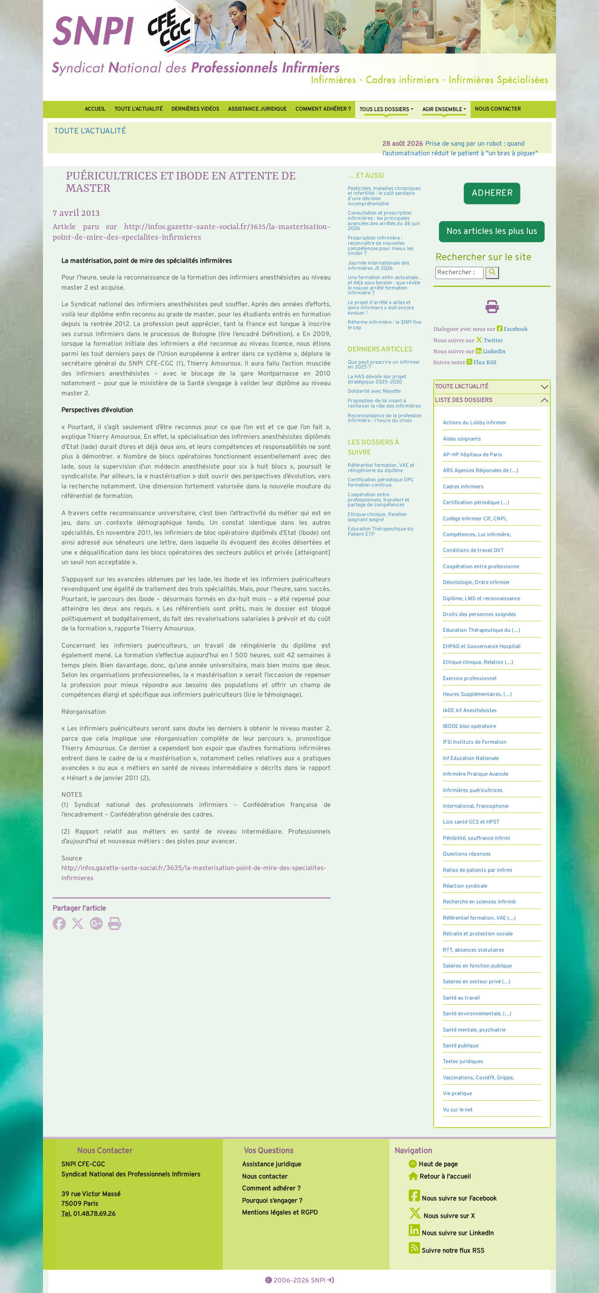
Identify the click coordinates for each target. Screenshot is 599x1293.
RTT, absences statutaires (473, 950)
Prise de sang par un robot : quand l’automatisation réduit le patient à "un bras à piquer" (225, 144)
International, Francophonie (476, 806)
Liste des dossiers (463, 400)
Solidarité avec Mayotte (374, 391)
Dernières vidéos (195, 109)
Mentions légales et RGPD (280, 1213)
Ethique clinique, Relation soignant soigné (377, 517)
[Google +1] (96, 927)
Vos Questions (268, 1151)
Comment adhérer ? (271, 1189)
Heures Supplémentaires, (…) (477, 694)
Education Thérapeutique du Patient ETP (381, 531)
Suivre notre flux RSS (452, 1251)
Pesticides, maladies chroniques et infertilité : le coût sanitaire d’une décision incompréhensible (384, 196)
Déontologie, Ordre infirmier (476, 582)
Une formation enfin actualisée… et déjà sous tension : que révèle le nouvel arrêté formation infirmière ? (385, 285)
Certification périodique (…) (476, 502)
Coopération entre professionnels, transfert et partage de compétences (378, 500)
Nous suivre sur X (448, 1216)
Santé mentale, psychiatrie (474, 1030)
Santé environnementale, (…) (477, 1013)
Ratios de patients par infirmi (477, 870)
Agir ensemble (442, 109)
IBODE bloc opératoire (469, 726)
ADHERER (492, 193)
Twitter (492, 340)
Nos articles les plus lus (491, 231)
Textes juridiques (463, 1061)
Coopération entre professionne (481, 566)
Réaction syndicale (465, 886)
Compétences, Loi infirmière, (477, 534)
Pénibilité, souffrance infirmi (476, 838)
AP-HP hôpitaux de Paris (472, 454)
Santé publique (460, 1045)
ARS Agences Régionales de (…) (480, 470)
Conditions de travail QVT (473, 550)
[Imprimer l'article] (114, 927)
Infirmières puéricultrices (473, 790)
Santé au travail (461, 998)
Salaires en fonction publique (477, 966)
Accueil (95, 109)
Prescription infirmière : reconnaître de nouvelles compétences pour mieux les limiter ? (380, 246)
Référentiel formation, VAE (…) (479, 918)
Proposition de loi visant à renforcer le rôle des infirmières (384, 403)
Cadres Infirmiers (463, 487)
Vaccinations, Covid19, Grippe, (478, 1078)
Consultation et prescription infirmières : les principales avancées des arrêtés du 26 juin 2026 (384, 221)
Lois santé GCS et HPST (471, 822)
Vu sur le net (458, 1110)
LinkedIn (493, 351)
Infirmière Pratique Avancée (475, 774)
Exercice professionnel (469, 678)
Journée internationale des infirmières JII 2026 (378, 266)
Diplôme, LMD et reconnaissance (481, 598)
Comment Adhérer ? (323, 109)
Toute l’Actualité (138, 109)
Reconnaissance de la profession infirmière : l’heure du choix (385, 418)
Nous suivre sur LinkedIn (457, 1233)
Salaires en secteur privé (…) (476, 981)
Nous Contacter (104, 1151)
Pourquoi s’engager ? (272, 1201)
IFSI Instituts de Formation (474, 742)
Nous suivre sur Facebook (458, 1199)
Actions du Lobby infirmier (474, 422)
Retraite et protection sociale (478, 934)
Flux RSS (484, 362)
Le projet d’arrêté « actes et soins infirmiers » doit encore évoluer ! (381, 308)
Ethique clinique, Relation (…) (478, 662)
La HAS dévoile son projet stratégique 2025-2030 (377, 379)
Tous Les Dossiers (384, 109)
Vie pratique (457, 1093)
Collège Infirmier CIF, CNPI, (475, 519)
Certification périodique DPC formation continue (381, 482)
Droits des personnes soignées (479, 614)
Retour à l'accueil (444, 1177)
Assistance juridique (257, 109)
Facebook (515, 329)
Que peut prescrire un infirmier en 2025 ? (384, 365)
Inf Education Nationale (471, 758)
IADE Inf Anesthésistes (470, 710)
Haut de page (437, 1164)
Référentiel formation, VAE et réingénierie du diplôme (381, 468)
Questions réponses (467, 854)
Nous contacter (498, 109)
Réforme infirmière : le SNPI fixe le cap (384, 325)
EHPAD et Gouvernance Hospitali (482, 646)
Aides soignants (462, 439)
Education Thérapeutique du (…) (481, 630)
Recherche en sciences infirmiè (479, 902)
